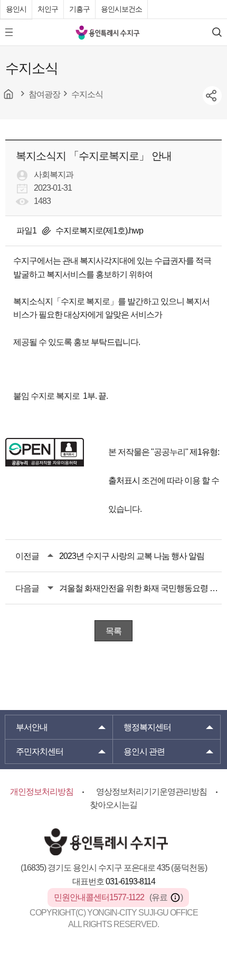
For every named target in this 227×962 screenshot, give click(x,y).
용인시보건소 (121, 9)
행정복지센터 (147, 727)
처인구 (47, 9)
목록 (113, 631)
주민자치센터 (39, 751)
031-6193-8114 (130, 881)
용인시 (16, 9)
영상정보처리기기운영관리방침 (151, 791)
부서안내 (32, 727)
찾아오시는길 (113, 804)
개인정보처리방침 (41, 791)
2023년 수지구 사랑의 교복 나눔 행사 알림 (131, 556)
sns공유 (212, 95)
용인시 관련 (144, 751)
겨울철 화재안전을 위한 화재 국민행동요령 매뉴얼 (140, 588)
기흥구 (79, 9)
